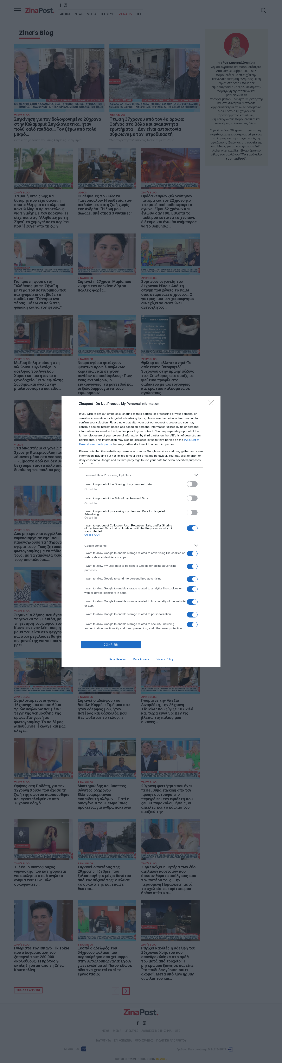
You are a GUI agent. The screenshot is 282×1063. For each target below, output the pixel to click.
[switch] (192, 484)
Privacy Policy (164, 659)
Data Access (141, 659)
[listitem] (141, 475)
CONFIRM (111, 644)
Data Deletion (118, 659)
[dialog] (141, 531)
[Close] (212, 404)
